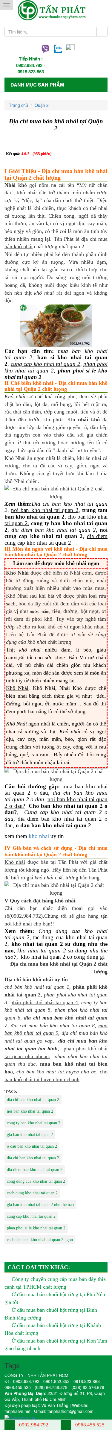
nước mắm (39, 611)
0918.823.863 (31, 71)
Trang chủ (18, 105)
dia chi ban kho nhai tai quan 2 (33, 1099)
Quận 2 (42, 105)
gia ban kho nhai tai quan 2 (30, 1134)
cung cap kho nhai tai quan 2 (31, 1216)
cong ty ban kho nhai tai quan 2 (33, 1123)
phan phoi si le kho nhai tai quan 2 (36, 1228)
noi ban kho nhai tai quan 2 (30, 1111)
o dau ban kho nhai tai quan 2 (32, 1146)
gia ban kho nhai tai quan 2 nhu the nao (40, 1204)
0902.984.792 (29, 65)
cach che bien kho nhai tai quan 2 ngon (40, 1239)
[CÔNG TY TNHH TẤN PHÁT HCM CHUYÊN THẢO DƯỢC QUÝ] (56, 10)
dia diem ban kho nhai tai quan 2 (34, 1169)
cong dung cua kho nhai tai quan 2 (36, 1181)
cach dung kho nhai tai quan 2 (32, 1193)
